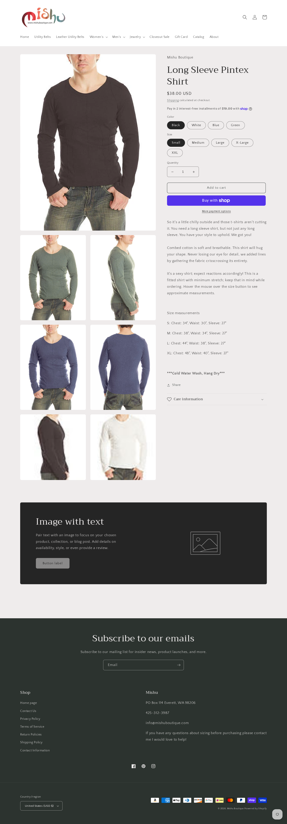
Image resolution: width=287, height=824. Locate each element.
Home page (28, 703)
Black (176, 125)
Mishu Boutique (235, 808)
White (196, 125)
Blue (216, 125)
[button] (98, 37)
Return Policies (31, 734)
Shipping (173, 100)
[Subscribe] (179, 665)
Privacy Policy (30, 719)
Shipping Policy (31, 742)
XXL (175, 153)
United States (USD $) (39, 805)
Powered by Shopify (255, 808)
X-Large (242, 143)
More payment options (216, 211)
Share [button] (176, 385)
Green (235, 125)
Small (176, 143)
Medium (198, 143)
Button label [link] (53, 563)
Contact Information (35, 750)
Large (220, 143)
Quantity (172, 162)
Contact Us (28, 711)
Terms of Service (32, 727)
